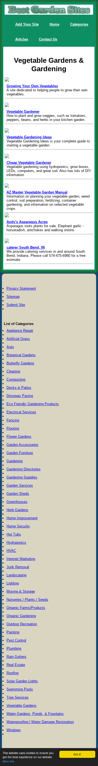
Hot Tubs (14, 534)
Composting (16, 379)
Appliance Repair (20, 331)
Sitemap (13, 297)
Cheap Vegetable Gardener (29, 163)
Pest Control (16, 640)
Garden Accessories (22, 445)
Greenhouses (17, 502)
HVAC (11, 551)
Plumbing (14, 648)
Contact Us (48, 39)
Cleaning (13, 371)
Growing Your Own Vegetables (32, 86)
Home (54, 24)
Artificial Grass (18, 339)
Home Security (18, 526)
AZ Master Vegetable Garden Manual (37, 192)
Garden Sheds (18, 494)
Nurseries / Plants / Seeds (27, 600)
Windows (14, 730)
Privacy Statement (21, 288)
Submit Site (16, 305)
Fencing (13, 420)
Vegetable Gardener (23, 112)
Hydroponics (16, 542)
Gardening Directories (24, 469)
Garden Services (20, 485)
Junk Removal (18, 567)
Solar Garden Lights (22, 681)
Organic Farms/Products (26, 608)
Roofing (13, 673)
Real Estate (16, 665)
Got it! (77, 754)
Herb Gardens (17, 510)
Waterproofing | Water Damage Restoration (40, 722)
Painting (13, 632)
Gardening (15, 461)
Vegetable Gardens (21, 706)
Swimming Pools (20, 689)
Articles (21, 39)
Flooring (13, 428)
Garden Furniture (20, 453)
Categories (79, 24)
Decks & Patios (19, 388)
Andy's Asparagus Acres (27, 222)
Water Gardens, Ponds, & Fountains (35, 714)
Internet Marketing (21, 559)
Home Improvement (22, 518)
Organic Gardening (21, 616)
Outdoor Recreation (22, 624)
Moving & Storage (21, 591)
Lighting (13, 583)
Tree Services (18, 697)
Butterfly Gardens (20, 363)
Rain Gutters (16, 657)
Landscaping (16, 575)
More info (8, 761)
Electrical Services (21, 412)
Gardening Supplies (22, 477)
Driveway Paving (20, 396)
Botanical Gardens (21, 355)
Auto (10, 347)
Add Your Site (27, 24)
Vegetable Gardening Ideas (29, 137)
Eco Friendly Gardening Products (33, 404)
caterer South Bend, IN (26, 247)
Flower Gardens (19, 436)
